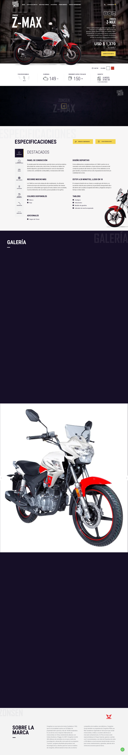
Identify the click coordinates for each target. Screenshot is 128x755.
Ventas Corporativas (75, 4)
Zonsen (25, 12)
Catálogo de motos (32, 4)
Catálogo (14, 12)
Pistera (20, 12)
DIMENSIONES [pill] (19, 213)
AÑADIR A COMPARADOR (84, 141)
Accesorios (54, 4)
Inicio (23, 4)
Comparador (111, 4)
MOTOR (96, 68)
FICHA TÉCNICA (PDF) (107, 141)
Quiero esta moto (108, 53)
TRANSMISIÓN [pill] (19, 205)
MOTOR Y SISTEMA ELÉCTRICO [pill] (19, 163)
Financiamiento (63, 4)
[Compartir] (109, 13)
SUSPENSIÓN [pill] (19, 188)
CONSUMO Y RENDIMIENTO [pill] (19, 197)
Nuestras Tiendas (44, 4)
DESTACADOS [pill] (19, 154)
